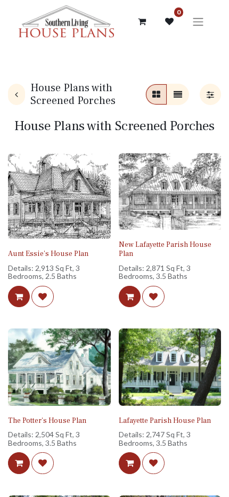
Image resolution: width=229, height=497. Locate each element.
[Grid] (156, 94)
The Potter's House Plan (47, 421)
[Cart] (141, 21)
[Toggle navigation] (198, 21)
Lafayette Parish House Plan (165, 421)
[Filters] (210, 94)
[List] (178, 94)
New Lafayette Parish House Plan (165, 249)
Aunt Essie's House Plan (48, 254)
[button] (19, 296)
